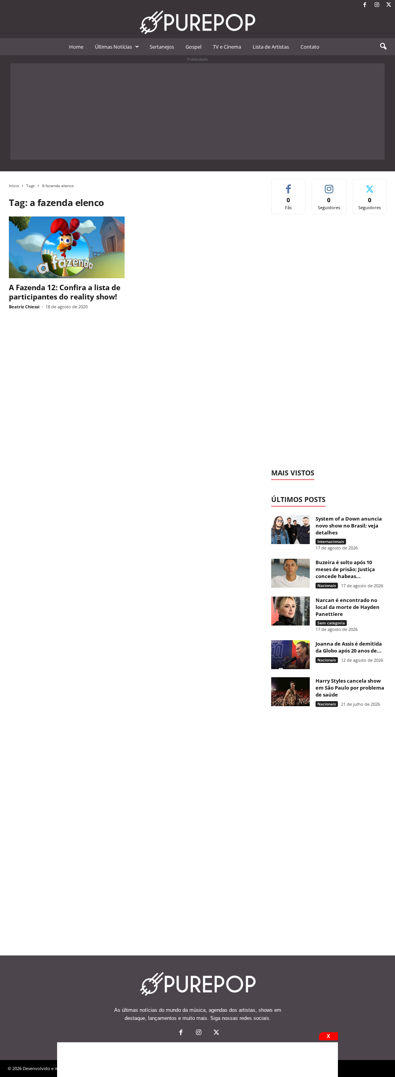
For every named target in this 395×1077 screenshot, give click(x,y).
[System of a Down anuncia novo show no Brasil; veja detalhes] (290, 529)
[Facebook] (365, 5)
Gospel (193, 46)
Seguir (329, 185)
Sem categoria (331, 623)
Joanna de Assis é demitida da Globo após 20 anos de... (349, 647)
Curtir (288, 185)
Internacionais (330, 541)
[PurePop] (197, 22)
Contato (309, 46)
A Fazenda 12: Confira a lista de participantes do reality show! (64, 292)
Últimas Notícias (113, 46)
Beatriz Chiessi (24, 306)
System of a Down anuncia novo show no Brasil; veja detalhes (349, 525)
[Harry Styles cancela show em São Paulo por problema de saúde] (290, 691)
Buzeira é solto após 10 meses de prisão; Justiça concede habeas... (345, 569)
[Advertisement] (197, 111)
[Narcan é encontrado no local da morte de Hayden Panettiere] (290, 611)
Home (76, 46)
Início (14, 185)
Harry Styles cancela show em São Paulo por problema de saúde (350, 687)
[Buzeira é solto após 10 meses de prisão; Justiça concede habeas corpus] (290, 573)
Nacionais (326, 585)
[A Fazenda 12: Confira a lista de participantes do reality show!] (67, 247)
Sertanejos (162, 46)
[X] (388, 5)
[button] (383, 46)
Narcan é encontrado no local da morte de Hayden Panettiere (348, 607)
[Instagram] (376, 5)
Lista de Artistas (271, 46)
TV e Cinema (227, 46)
